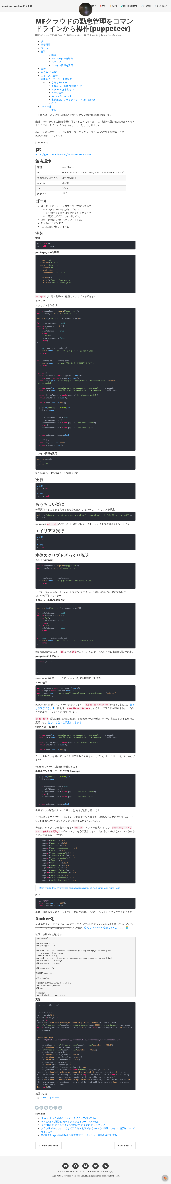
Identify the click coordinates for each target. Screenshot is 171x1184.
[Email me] (65, 1165)
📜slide (113, 6)
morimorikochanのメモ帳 (17, 6)
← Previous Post (48, 1145)
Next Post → (125, 1145)
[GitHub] (75, 1165)
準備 (53, 55)
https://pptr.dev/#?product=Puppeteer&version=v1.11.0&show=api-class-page (79, 887)
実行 (43, 68)
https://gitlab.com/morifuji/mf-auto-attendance (63, 154)
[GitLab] (85, 1165)
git (42, 41)
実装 (43, 51)
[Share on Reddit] (46, 1108)
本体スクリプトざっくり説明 (56, 78)
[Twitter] (96, 1165)
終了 (53, 103)
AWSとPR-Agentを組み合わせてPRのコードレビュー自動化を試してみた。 (81, 1135)
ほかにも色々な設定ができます (65, 722)
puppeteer (55, 1097)
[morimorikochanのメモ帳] (85, 9)
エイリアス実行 (49, 75)
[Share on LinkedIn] (51, 1108)
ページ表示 (57, 92)
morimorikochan (66, 1171)
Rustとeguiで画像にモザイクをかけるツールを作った (70, 1121)
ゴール (44, 48)
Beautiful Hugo (87, 1176)
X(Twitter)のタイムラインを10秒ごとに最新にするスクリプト (74, 1124)
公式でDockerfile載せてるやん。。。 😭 (106, 927)
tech (44, 1097)
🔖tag (103, 6)
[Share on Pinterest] (60, 1108)
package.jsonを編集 (62, 58)
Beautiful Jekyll (113, 1176)
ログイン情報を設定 (62, 65)
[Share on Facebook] (41, 1108)
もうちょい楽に (49, 72)
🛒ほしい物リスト (162, 6)
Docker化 (46, 106)
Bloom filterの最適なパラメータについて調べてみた (69, 1118)
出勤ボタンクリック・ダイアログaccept (73, 99)
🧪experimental (129, 6)
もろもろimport (60, 82)
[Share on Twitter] (37, 1108)
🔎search (146, 6)
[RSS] (106, 1165)
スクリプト (57, 61)
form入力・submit (61, 96)
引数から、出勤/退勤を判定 (66, 85)
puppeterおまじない (62, 89)
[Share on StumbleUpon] (55, 1108)
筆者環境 (45, 44)
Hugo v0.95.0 (57, 1176)
